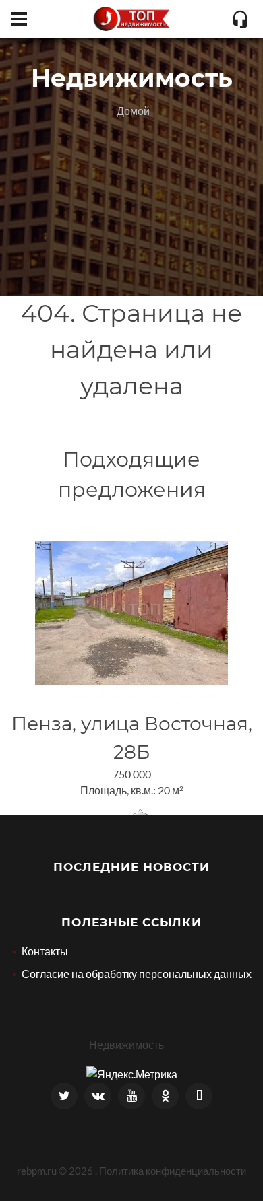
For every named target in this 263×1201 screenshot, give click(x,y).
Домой (133, 110)
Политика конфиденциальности (172, 1171)
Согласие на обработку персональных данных (137, 973)
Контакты (45, 951)
